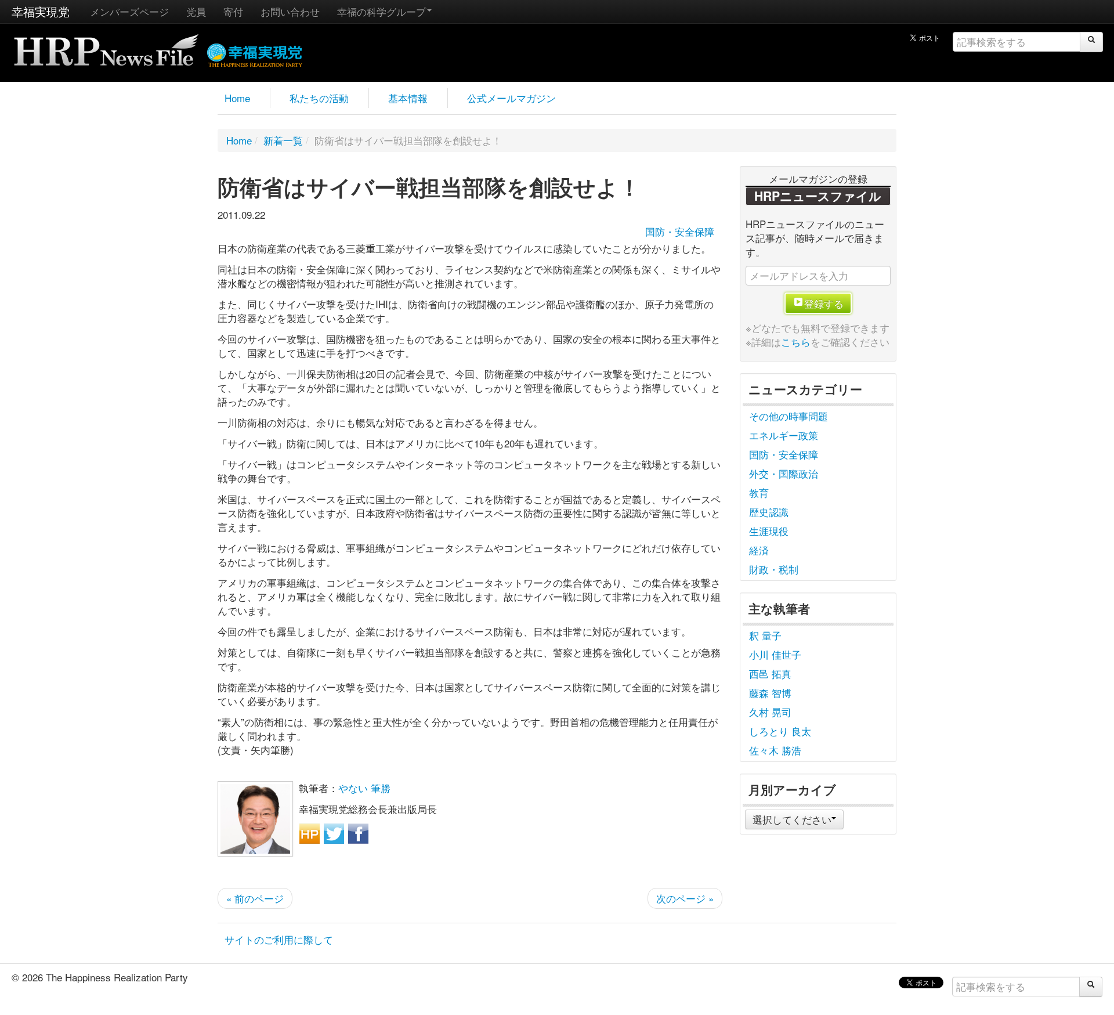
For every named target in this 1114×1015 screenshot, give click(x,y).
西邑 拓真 (770, 673)
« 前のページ (255, 898)
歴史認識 (769, 511)
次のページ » (685, 898)
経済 (759, 550)
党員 (196, 11)
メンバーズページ (129, 11)
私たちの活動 (319, 98)
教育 (759, 492)
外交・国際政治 (783, 473)
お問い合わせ (290, 11)
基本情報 (408, 98)
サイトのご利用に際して (279, 939)
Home (237, 98)
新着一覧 (283, 140)
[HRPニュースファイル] (106, 46)
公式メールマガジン (511, 98)
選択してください (792, 819)
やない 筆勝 (364, 788)
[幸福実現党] (255, 53)
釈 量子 (765, 635)
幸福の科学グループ (381, 11)
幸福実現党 (41, 11)
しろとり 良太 (780, 731)
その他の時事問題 (788, 416)
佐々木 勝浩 (775, 750)
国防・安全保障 (679, 231)
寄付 (233, 11)
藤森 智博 (770, 692)
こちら (796, 341)
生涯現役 (769, 530)
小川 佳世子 (775, 654)
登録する (824, 303)
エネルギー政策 (783, 435)
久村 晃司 (770, 712)
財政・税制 (773, 569)
